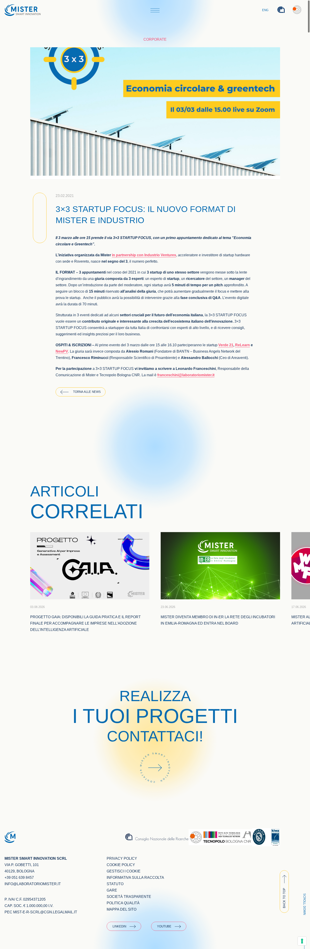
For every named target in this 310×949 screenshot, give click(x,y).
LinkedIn (119, 926)
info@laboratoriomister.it (33, 884)
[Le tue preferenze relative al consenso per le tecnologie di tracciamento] (302, 941)
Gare (112, 890)
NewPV (62, 351)
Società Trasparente (129, 897)
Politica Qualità (123, 903)
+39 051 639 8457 (19, 877)
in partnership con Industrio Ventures (144, 255)
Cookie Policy (121, 865)
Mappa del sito (121, 909)
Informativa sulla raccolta (135, 877)
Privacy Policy (122, 858)
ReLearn (242, 345)
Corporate (155, 39)
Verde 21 (225, 345)
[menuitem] (265, 10)
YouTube (164, 926)
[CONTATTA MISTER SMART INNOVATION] (155, 789)
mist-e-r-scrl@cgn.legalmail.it (45, 912)
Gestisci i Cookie (123, 871)
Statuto (115, 884)
